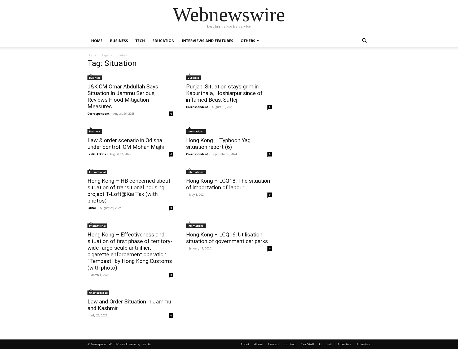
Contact (273, 344)
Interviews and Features (207, 40)
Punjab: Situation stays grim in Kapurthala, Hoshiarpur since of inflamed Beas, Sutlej (224, 93)
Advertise (344, 344)
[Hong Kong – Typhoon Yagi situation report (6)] (229, 130)
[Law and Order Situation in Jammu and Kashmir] (130, 291)
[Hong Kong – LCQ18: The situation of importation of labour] (229, 171)
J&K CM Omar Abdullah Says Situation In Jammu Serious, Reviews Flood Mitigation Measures (122, 96)
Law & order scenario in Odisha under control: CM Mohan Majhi (125, 143)
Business (119, 40)
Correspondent (98, 113)
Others (248, 40)
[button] (364, 41)
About (244, 344)
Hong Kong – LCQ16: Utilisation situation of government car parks (227, 237)
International (196, 131)
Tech (140, 40)
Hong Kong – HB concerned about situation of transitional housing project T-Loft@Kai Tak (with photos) (128, 191)
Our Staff (307, 344)
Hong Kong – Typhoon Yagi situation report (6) (219, 143)
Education (163, 40)
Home (97, 40)
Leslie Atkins (96, 154)
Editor (91, 208)
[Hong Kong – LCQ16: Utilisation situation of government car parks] (229, 224)
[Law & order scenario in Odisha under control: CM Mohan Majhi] (130, 130)
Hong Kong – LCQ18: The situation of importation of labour (228, 184)
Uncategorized (98, 292)
